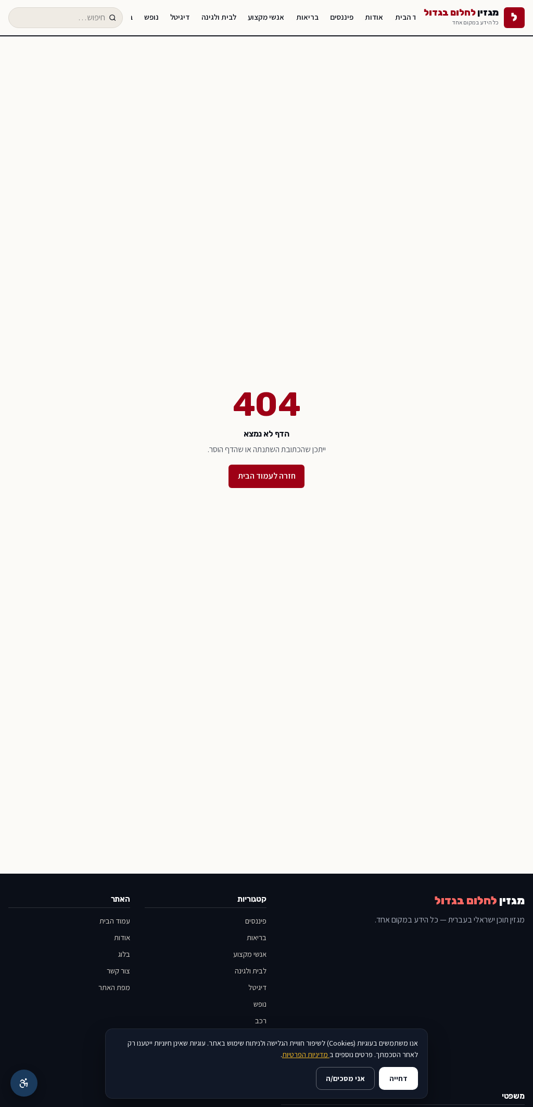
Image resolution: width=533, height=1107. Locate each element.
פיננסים (341, 17)
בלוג (124, 954)
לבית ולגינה (218, 17)
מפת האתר (114, 987)
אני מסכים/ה (345, 1078)
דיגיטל (179, 17)
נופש (151, 17)
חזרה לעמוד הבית (267, 475)
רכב (260, 1020)
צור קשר (118, 971)
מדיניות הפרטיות (305, 1054)
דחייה (398, 1078)
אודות (374, 17)
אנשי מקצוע (266, 17)
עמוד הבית (411, 17)
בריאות (307, 17)
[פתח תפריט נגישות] (23, 1083)
